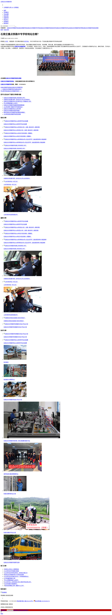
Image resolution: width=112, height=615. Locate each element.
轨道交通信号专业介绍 (10, 532)
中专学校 (26, 41)
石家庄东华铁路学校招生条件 (48, 28)
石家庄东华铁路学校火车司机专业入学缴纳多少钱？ (18, 101)
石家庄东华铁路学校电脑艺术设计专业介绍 (15, 327)
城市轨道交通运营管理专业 (11, 474)
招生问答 (6, 16)
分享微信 (16, 7)
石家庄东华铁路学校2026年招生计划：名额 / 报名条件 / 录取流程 (21, 130)
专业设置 (6, 14)
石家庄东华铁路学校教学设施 (12, 562)
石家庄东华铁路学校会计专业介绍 (13, 399)
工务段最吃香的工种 (9, 578)
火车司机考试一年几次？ (10, 184)
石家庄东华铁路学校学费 (76, 28)
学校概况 (6, 12)
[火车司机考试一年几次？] (11, 181)
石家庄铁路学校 (22, 28)
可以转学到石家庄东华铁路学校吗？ (11, 91)
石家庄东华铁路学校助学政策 (12, 110)
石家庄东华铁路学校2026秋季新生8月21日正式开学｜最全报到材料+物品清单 (24, 142)
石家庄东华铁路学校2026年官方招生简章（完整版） (18, 136)
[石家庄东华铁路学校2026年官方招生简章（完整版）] (18, 133)
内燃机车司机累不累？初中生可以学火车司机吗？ (17, 99)
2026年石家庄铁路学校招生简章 (12, 114)
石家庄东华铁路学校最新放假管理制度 (14, 105)
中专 (6, 41)
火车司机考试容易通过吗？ (11, 214)
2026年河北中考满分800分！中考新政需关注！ (16, 576)
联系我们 (6, 23)
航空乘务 (6, 362)
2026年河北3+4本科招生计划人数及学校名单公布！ (18, 582)
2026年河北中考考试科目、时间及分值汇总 (15, 572)
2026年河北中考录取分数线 (11, 571)
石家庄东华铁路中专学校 (33, 28)
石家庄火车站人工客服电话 (11, 569)
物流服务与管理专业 (9, 379)
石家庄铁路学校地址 (6, 87)
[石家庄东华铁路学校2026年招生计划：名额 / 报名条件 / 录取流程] (22, 127)
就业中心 (6, 19)
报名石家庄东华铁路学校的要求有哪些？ (15, 112)
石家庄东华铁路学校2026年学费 (12, 108)
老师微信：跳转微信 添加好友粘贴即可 (14, 610)
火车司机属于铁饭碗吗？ (11, 583)
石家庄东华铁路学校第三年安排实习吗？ (15, 97)
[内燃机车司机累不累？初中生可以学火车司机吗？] (23, 175)
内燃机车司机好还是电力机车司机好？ (14, 321)
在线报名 (6, 21)
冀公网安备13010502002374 (42, 601)
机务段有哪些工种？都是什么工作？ (14, 585)
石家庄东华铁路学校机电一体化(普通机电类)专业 (17, 440)
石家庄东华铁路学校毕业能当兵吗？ (11, 89)
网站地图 (19, 601)
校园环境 (6, 17)
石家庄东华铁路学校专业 (62, 28)
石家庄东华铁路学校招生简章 (90, 28)
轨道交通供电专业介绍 (10, 493)
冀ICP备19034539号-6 (27, 601)
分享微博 (6, 7)
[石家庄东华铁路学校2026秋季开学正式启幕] (16, 121)
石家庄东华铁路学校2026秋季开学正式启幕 (15, 124)
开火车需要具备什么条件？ (11, 103)
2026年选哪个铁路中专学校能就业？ (13, 107)
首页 (5, 10)
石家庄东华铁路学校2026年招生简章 (14, 574)
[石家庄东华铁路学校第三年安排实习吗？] (15, 145)
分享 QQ (11, 7)
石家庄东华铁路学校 (12, 28)
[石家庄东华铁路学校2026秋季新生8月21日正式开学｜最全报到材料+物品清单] (25, 139)
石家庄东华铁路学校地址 (7, 81)
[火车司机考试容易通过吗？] (23, 211)
